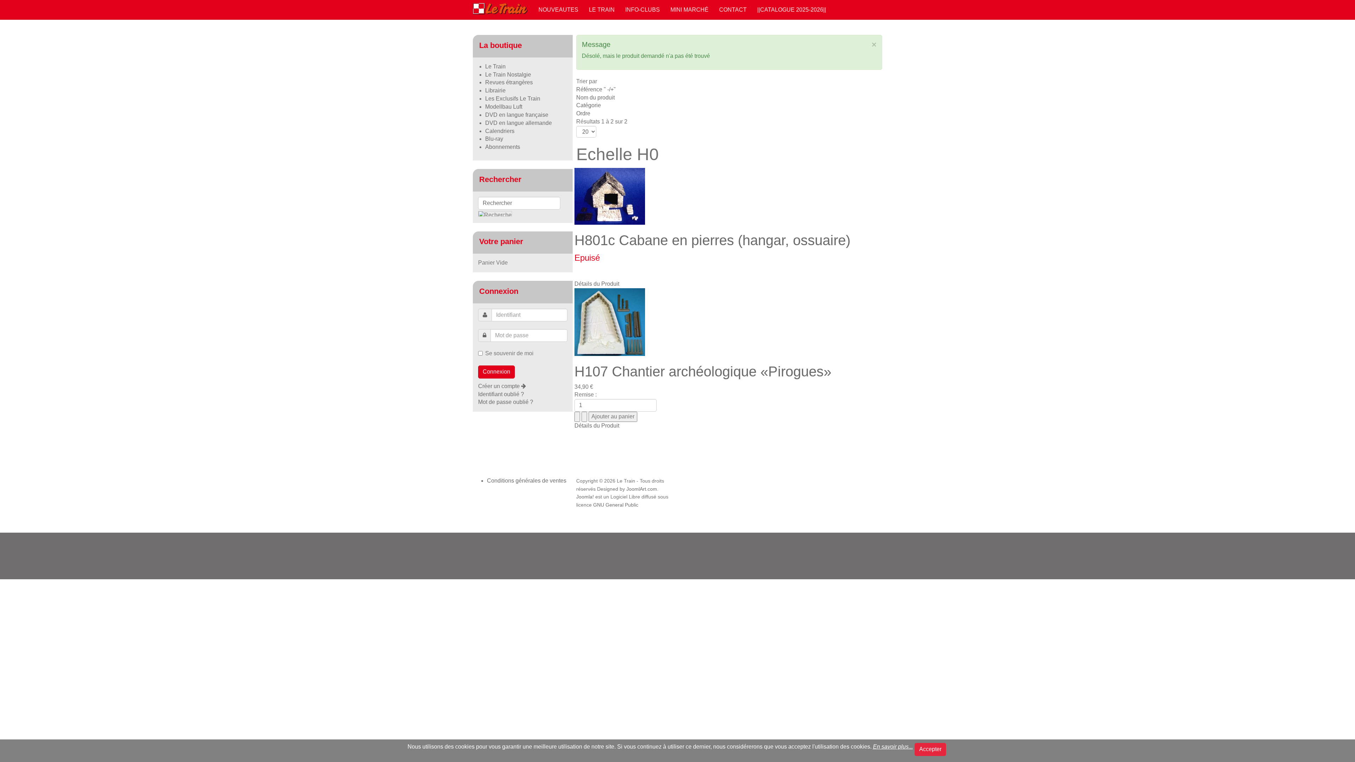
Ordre (583, 113)
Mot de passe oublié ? (505, 402)
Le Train (602, 10)
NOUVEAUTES (558, 10)
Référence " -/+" (596, 89)
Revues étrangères (509, 82)
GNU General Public (615, 505)
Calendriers (499, 131)
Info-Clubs (642, 10)
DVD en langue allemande (518, 123)
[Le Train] (500, 7)
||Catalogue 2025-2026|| (791, 10)
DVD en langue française (516, 115)
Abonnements (502, 147)
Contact (733, 10)
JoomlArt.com (641, 489)
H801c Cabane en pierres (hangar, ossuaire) (712, 240)
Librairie (495, 90)
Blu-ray (494, 139)
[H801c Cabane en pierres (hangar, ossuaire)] (609, 196)
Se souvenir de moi (509, 353)
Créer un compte (499, 386)
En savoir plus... (893, 747)
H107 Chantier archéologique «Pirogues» (702, 371)
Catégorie (588, 105)
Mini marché (689, 10)
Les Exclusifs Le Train (512, 99)
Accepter (930, 749)
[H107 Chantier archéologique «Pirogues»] (609, 322)
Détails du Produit (596, 284)
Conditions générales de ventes (526, 481)
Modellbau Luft (503, 107)
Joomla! (585, 497)
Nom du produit (595, 98)
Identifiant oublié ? (501, 394)
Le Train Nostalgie (508, 75)
